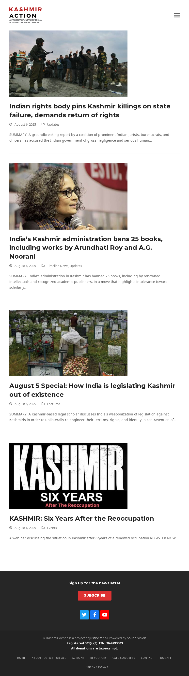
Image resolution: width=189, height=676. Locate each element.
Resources (98, 658)
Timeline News (57, 266)
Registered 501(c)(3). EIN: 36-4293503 (94, 643)
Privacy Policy (97, 666)
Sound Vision (136, 638)
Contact (147, 658)
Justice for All (98, 638)
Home (21, 658)
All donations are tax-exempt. (94, 648)
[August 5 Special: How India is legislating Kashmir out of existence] (68, 342)
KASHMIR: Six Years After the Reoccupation (81, 518)
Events (52, 528)
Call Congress (123, 658)
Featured (53, 404)
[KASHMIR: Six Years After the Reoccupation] (68, 475)
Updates (53, 124)
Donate (166, 658)
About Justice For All (49, 658)
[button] (177, 15)
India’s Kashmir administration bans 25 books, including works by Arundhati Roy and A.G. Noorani (86, 247)
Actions (78, 658)
